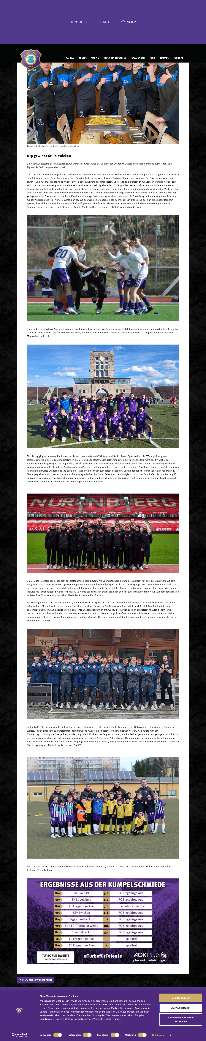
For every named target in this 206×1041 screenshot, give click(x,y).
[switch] (87, 1035)
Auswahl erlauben (180, 1008)
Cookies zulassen (181, 998)
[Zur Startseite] (40, 58)
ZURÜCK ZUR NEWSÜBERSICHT (35, 980)
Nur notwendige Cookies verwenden (181, 1019)
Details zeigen (159, 1035)
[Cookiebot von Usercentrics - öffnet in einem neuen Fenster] (19, 1035)
